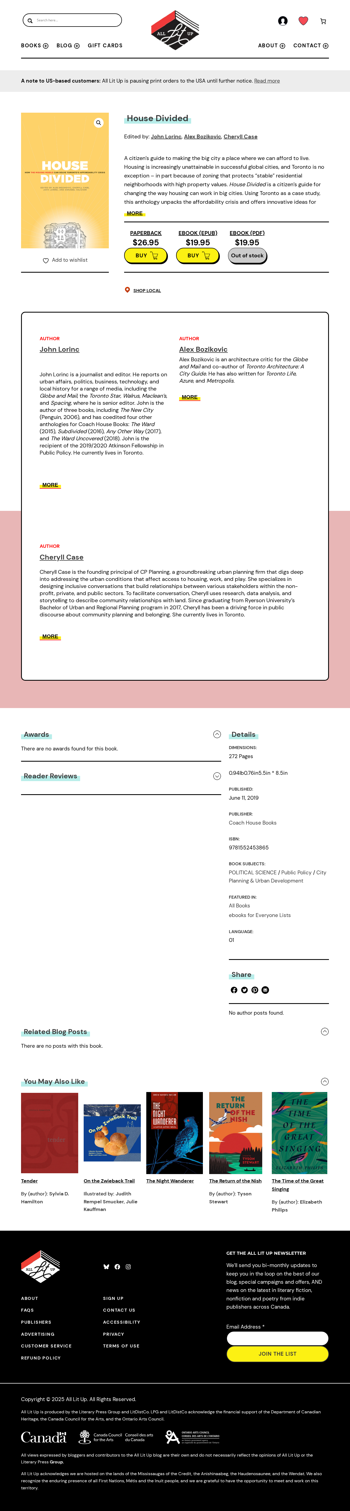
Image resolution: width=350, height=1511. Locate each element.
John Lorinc (166, 136)
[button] (99, 123)
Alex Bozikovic (202, 136)
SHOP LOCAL (147, 290)
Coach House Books (253, 822)
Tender (29, 1181)
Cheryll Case (241, 136)
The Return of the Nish (235, 1181)
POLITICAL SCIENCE (253, 872)
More (135, 213)
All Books (239, 905)
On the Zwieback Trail (109, 1181)
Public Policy (296, 872)
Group (56, 1462)
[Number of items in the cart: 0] (323, 22)
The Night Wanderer (170, 1181)
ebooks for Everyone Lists (260, 915)
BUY (141, 255)
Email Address (245, 1326)
